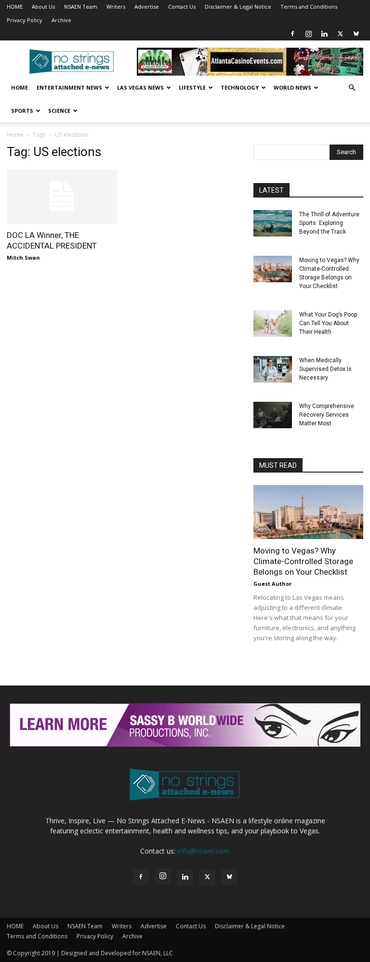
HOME (15, 6)
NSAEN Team (80, 6)
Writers (115, 6)
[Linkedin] (324, 33)
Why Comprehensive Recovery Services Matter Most (326, 415)
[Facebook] (292, 33)
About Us (43, 6)
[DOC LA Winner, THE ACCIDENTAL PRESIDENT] (62, 196)
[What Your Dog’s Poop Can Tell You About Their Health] (272, 323)
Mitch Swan (23, 257)
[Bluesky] (356, 33)
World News (292, 87)
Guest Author (272, 583)
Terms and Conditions (308, 6)
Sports (22, 110)
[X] (340, 33)
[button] (351, 87)
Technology (240, 87)
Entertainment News (69, 87)
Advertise (146, 6)
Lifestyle (192, 87)
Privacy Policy (24, 20)
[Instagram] (308, 33)
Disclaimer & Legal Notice (238, 6)
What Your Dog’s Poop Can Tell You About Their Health (328, 323)
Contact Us (182, 6)
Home (19, 87)
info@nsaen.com (203, 851)
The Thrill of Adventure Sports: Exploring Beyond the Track (329, 223)
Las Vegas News (140, 87)
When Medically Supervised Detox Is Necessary (325, 369)
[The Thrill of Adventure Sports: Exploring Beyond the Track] (272, 223)
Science (59, 110)
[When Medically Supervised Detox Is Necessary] (272, 369)
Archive (61, 20)
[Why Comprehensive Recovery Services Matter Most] (272, 415)
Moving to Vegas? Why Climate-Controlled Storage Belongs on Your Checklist (303, 561)
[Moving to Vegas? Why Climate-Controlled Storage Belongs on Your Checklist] (272, 269)
